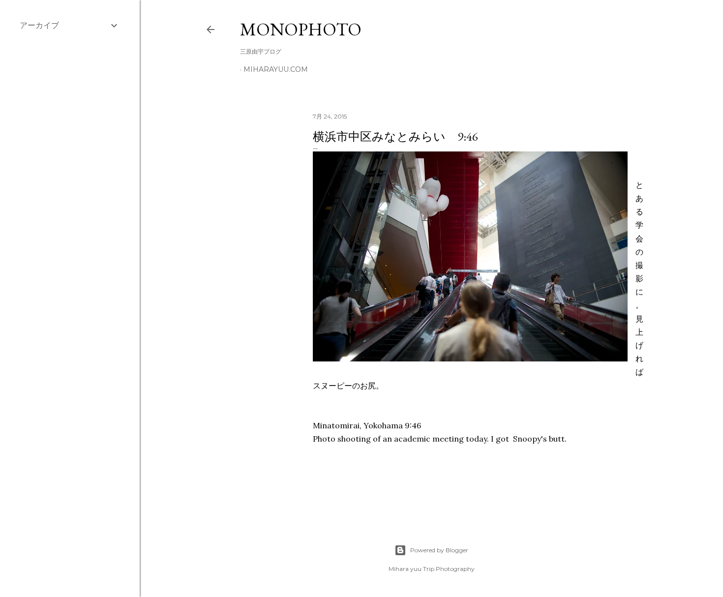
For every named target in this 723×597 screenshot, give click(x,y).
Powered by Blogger (439, 550)
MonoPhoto (301, 29)
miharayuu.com (275, 69)
